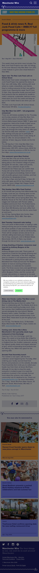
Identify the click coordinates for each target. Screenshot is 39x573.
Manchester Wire (10, 3)
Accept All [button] (18, 290)
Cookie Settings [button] (8, 290)
